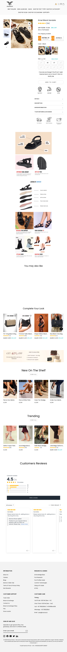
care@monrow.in (42, 612)
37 (54, 63)
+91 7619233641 (45, 609)
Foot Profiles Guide (39, 580)
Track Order (6, 598)
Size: (48, 59)
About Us (5, 575)
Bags (30, 9)
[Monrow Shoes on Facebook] (7, 636)
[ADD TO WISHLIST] (29, 28)
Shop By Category (52, 9)
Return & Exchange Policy (10, 606)
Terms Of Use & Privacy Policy (11, 585)
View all (33, 374)
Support (46, 12)
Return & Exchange (8, 600)
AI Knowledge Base (39, 575)
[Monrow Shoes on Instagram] (4, 636)
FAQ (4, 608)
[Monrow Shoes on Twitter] (14, 636)
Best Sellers (12, 9)
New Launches (22, 9)
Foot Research (38, 577)
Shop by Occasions (35, 12)
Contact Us (6, 603)
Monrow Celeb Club (8, 583)
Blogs (4, 580)
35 (41, 63)
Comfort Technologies (40, 583)
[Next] (61, 328)
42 (61, 67)
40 (47, 67)
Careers (5, 577)
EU (42, 59)
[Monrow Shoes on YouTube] (11, 636)
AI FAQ (36, 588)
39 (41, 67)
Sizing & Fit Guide (39, 585)
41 (54, 67)
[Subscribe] (27, 631)
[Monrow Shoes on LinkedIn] (17, 636)
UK (44, 59)
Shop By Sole (22, 12)
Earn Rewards (7, 588)
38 (61, 63)
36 (47, 63)
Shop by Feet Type (39, 9)
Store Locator (7, 611)
